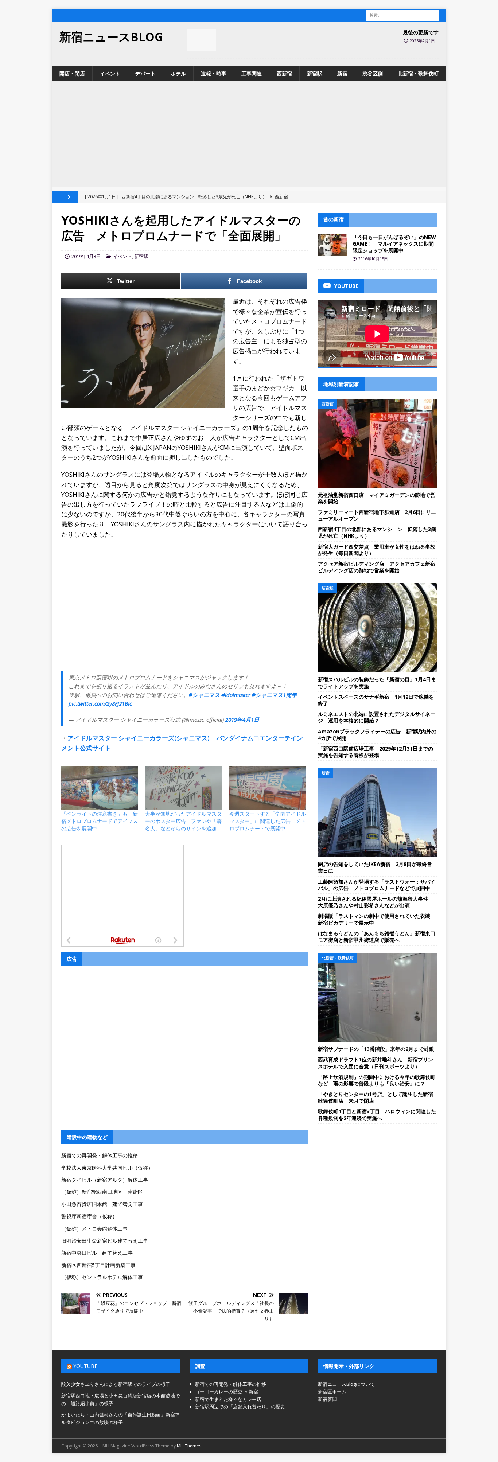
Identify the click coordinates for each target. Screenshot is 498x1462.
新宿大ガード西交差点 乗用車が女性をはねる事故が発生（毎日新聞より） (376, 550)
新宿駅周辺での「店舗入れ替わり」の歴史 (240, 1406)
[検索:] (402, 14)
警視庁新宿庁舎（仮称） (89, 1216)
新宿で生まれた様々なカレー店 (228, 1399)
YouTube (85, 1365)
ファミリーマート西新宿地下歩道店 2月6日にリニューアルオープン (377, 515)
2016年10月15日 (373, 258)
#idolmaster (235, 694)
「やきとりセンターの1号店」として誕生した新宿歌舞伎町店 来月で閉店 (375, 1097)
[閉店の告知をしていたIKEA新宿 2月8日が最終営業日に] (377, 812)
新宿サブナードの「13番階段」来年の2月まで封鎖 (376, 1048)
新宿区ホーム (332, 1391)
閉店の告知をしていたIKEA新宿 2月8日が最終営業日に (375, 867)
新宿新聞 (327, 1399)
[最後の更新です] (201, 40)
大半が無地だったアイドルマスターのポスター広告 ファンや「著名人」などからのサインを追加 (183, 821)
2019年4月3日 (86, 256)
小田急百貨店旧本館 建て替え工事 (102, 1204)
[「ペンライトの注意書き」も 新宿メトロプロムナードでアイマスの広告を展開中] (99, 788)
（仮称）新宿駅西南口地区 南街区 (102, 1191)
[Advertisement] (249, 136)
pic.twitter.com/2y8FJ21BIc (100, 703)
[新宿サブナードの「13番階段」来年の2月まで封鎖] (377, 997)
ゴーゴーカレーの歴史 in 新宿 (226, 1391)
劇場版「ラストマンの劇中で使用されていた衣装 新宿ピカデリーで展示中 (376, 919)
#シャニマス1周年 (274, 694)
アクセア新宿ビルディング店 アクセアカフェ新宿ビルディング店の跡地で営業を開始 (376, 567)
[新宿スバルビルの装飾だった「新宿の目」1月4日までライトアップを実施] (377, 627)
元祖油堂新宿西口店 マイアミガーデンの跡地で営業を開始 (376, 498)
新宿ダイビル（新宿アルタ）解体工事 (104, 1179)
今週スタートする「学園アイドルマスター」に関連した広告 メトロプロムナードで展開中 (267, 821)
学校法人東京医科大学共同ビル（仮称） (107, 1167)
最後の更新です (421, 32)
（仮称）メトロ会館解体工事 (94, 1228)
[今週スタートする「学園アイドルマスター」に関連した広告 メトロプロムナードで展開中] (267, 788)
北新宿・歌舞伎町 (418, 73)
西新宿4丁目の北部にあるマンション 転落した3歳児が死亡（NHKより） (377, 532)
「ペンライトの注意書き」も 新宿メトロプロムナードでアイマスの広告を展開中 (99, 821)
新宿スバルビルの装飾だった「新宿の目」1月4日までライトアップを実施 (377, 682)
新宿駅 (314, 73)
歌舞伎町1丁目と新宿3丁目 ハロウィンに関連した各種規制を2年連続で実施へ (377, 1114)
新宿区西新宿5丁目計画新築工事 (98, 1265)
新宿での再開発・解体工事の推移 (99, 1155)
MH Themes (189, 1446)
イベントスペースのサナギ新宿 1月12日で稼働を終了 (376, 700)
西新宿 (284, 73)
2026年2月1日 (422, 40)
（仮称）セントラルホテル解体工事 (102, 1277)
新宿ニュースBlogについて (346, 1384)
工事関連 (251, 73)
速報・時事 (213, 73)
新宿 (342, 73)
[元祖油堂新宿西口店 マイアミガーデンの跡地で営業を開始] (377, 443)
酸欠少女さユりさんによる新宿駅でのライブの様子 (115, 1384)
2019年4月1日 (242, 719)
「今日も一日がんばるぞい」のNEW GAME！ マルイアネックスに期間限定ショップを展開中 (394, 244)
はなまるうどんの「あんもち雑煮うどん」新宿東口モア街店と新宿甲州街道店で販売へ (376, 936)
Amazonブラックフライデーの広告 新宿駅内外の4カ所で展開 (377, 734)
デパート (145, 73)
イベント (110, 73)
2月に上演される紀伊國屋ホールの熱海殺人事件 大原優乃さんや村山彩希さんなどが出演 (375, 902)
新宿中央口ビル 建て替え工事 (97, 1252)
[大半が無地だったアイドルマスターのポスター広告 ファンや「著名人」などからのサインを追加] (183, 788)
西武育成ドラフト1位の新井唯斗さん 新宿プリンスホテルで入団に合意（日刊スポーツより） (375, 1062)
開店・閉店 (72, 73)
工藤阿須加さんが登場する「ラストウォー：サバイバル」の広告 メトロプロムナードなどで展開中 (376, 885)
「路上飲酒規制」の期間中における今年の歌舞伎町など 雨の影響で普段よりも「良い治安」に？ (376, 1080)
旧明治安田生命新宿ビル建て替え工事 (104, 1240)
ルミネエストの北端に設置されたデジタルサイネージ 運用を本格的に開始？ (376, 717)
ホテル (178, 73)
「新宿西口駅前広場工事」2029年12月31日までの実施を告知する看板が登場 (375, 752)
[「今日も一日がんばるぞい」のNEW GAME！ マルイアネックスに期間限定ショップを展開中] (332, 245)
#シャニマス (204, 694)
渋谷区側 (372, 73)
